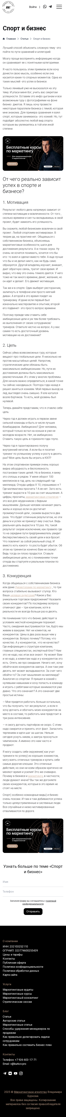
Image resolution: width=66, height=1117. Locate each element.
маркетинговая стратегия (42, 497)
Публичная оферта (14, 962)
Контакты (9, 958)
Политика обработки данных (21, 970)
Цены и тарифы (13, 954)
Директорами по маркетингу (33, 587)
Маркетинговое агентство (30, 1092)
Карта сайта (10, 974)
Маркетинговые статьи (17, 1024)
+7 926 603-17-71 (26, 1059)
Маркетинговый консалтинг (20, 997)
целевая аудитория (22, 595)
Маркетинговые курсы (17, 993)
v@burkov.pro (18, 1063)
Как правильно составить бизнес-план (27, 1045)
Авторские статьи (14, 1020)
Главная (11, 38)
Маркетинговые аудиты (18, 989)
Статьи (24, 38)
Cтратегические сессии (17, 1001)
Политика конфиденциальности (23, 966)
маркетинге (35, 776)
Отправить (33, 911)
